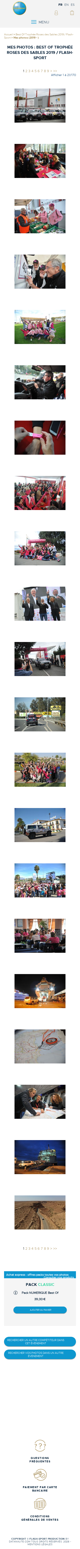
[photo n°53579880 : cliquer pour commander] (40, 1102)
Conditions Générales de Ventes (40, 1518)
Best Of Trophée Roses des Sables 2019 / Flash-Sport (38, 36)
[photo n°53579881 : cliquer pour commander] (40, 1157)
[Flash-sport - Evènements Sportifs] (19, 14)
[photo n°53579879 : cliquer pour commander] (40, 1046)
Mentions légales (40, 1544)
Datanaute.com (20, 1541)
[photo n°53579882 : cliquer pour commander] (40, 1212)
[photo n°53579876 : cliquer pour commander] (40, 880)
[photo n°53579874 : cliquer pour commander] (40, 770)
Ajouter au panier (40, 1309)
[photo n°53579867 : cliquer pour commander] (40, 382)
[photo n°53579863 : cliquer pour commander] (40, 161)
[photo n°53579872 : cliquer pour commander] (40, 659)
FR (60, 5)
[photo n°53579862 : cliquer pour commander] (40, 105)
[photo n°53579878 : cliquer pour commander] (40, 991)
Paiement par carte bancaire (40, 1489)
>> (55, 71)
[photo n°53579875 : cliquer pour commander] (40, 825)
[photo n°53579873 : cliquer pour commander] (40, 714)
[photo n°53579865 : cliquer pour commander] (40, 271)
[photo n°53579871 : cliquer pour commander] (40, 603)
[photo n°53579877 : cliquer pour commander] (40, 936)
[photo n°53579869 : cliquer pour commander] (40, 493)
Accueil (8, 34)
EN (66, 5)
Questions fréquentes (40, 1459)
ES (73, 5)
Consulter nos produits (59, 1277)
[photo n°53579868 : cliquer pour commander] (40, 437)
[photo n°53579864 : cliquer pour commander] (40, 216)
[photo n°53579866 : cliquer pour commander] (40, 327)
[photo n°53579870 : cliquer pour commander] (40, 548)
